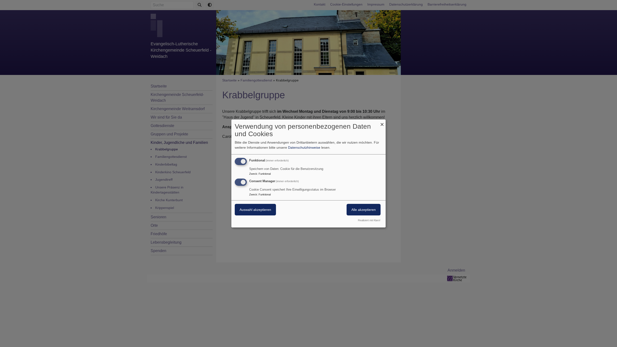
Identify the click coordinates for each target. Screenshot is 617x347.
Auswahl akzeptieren (255, 210)
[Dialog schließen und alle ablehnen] (382, 123)
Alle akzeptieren (363, 210)
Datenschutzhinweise (304, 147)
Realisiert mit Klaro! (369, 220)
